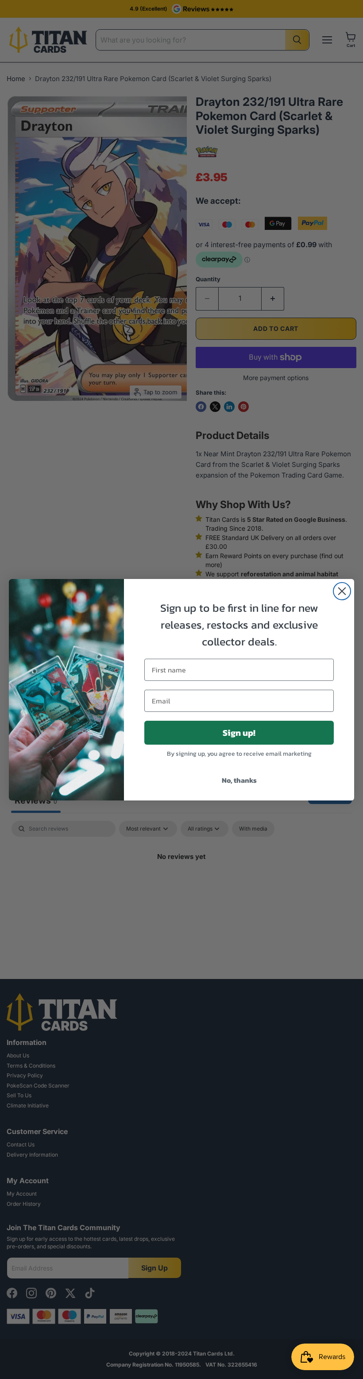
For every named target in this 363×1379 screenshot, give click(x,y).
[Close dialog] (342, 591)
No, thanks (239, 780)
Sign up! (239, 732)
